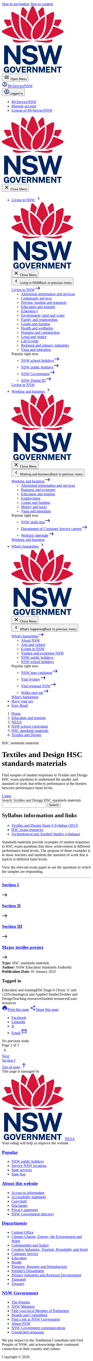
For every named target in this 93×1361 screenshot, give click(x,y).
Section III (12, 926)
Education (19, 1258)
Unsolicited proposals (27, 1332)
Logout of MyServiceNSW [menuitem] (31, 110)
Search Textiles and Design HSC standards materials (41, 800)
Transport (18, 1279)
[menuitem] (23, 102)
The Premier (20, 1302)
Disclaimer (19, 1205)
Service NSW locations (28, 1166)
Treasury (18, 1284)
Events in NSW (33, 649)
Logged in (16, 93)
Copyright (19, 1201)
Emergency (29, 311)
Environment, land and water (43, 315)
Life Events (29, 341)
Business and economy (38, 490)
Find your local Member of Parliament (40, 1311)
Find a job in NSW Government (35, 1319)
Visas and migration (36, 350)
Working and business (30, 481)
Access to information (27, 1193)
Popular (10, 1152)
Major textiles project (22, 947)
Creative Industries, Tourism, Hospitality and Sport (49, 1249)
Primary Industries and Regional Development (46, 1275)
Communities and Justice (30, 1245)
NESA (70, 1139)
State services (21, 1170)
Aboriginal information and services (48, 294)
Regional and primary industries (45, 345)
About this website (20, 1183)
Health (16, 1262)
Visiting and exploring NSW (42, 653)
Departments (14, 1223)
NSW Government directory (32, 1214)
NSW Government (20, 1292)
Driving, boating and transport (43, 303)
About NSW (30, 640)
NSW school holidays (37, 662)
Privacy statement (24, 1210)
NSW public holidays (37, 657)
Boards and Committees (29, 1315)
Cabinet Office (22, 1232)
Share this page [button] (44, 1010)
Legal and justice (33, 337)
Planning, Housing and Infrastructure (39, 1267)
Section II (11, 905)
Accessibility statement (28, 1197)
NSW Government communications (38, 1328)
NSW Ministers (23, 1306)
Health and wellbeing (37, 328)
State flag (18, 1174)
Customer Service (24, 1254)
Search (54, 805)
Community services (36, 298)
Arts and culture (33, 645)
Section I (10, 884)
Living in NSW (26, 290)
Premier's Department (27, 1271)
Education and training (38, 307)
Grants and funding (35, 324)
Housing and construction (40, 332)
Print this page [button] (15, 1010)
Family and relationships (39, 320)
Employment (30, 498)
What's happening (27, 636)
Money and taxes (34, 507)
